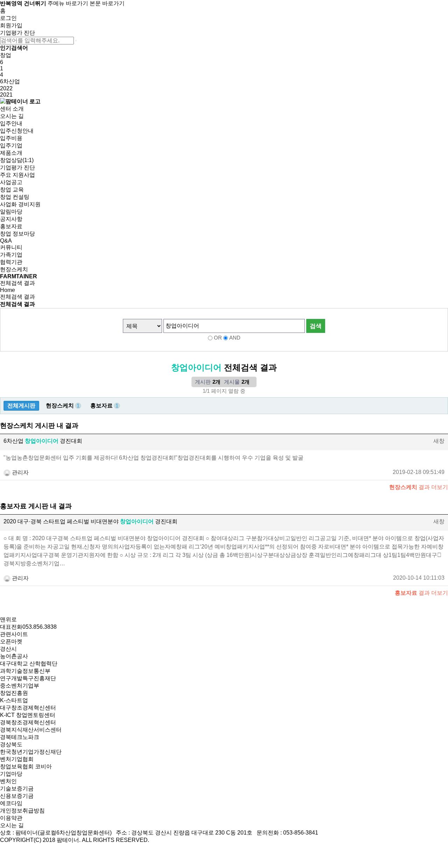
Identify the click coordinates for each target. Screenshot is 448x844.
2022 (6, 88)
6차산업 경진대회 (43, 441)
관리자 (19, 472)
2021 (6, 95)
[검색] (76, 40)
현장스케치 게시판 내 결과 (39, 425)
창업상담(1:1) (17, 160)
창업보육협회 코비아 (26, 766)
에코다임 (11, 803)
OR (218, 338)
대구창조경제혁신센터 (28, 708)
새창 (438, 441)
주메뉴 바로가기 (68, 3)
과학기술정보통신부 (25, 671)
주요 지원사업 (17, 175)
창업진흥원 (14, 693)
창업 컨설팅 (14, 197)
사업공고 (11, 182)
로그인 (8, 18)
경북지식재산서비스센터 (31, 730)
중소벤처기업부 (19, 686)
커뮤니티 (11, 247)
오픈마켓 (11, 641)
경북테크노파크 (19, 737)
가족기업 (11, 255)
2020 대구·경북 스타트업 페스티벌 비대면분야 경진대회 (90, 521)
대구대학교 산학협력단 (28, 664)
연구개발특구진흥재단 (28, 678)
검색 (316, 325)
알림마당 (11, 212)
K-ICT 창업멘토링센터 (27, 715)
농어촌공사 (14, 656)
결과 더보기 (418, 487)
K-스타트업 (14, 700)
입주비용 (11, 138)
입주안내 (11, 123)
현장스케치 (14, 269)
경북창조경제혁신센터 (28, 722)
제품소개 (11, 153)
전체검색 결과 (17, 283)
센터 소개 (12, 109)
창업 (5, 55)
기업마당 (11, 774)
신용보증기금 (17, 796)
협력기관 (11, 262)
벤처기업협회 (17, 759)
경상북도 (11, 744)
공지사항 (11, 219)
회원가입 (11, 25)
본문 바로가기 (107, 3)
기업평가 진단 (17, 33)
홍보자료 (11, 226)
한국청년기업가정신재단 (31, 752)
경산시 (8, 649)
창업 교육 (12, 190)
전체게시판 (21, 406)
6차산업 (10, 81)
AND (234, 338)
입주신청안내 (17, 131)
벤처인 (8, 781)
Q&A (6, 241)
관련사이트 (14, 634)
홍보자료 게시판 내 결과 (36, 506)
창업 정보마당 (17, 234)
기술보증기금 (17, 788)
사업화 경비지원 (20, 204)
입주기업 (11, 145)
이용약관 (11, 818)
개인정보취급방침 (22, 811)
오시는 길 (12, 116)
